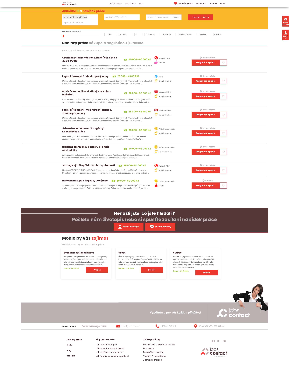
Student (167, 34)
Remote (218, 34)
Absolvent (150, 34)
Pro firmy (200, 3)
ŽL (136, 34)
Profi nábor (148, 348)
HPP (110, 34)
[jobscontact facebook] (213, 341)
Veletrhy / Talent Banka (154, 356)
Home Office (185, 34)
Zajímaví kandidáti (152, 360)
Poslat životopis (131, 226)
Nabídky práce (116, 3)
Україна (203, 34)
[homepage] (214, 356)
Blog (141, 3)
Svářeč (177, 252)
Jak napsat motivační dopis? (110, 348)
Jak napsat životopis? (106, 344)
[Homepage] (69, 3)
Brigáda (123, 34)
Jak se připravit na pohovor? (110, 352)
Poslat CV (285, 37)
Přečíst (97, 270)
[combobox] (80, 19)
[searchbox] (78, 22)
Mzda (65, 31)
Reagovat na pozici (205, 62)
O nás (222, 3)
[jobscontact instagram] (218, 341)
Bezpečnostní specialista (79, 252)
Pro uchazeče (130, 3)
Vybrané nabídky (185, 3)
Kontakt (213, 3)
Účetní (122, 252)
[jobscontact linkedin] (224, 341)
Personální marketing (153, 352)
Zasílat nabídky (285, 24)
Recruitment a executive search (159, 344)
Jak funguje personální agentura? (112, 356)
